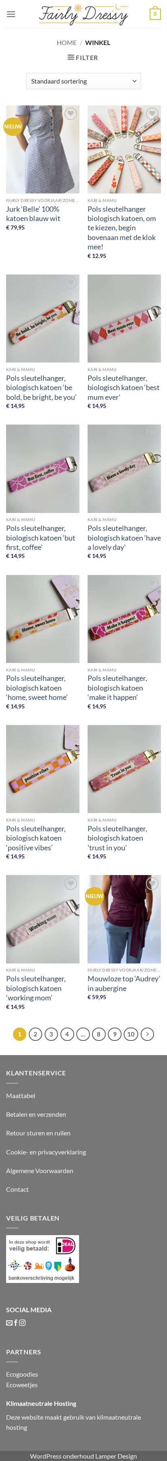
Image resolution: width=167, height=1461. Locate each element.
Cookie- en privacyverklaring (46, 1152)
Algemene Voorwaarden (39, 1170)
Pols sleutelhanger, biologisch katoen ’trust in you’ (117, 838)
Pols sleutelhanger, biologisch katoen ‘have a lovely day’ (124, 537)
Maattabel (20, 1095)
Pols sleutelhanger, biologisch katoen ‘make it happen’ (117, 688)
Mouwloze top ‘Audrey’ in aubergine (124, 983)
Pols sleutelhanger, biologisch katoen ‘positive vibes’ (36, 838)
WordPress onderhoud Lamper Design (83, 1456)
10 (131, 1034)
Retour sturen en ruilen (38, 1133)
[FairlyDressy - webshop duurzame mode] (84, 14)
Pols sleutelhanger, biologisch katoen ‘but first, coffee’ (40, 537)
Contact (17, 1189)
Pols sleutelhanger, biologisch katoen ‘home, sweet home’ (37, 688)
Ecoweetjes (22, 1384)
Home (67, 42)
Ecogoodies (22, 1374)
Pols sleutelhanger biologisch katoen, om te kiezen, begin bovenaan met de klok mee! (122, 227)
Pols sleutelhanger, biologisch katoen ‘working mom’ (36, 988)
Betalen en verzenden (36, 1114)
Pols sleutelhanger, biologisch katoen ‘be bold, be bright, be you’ (41, 387)
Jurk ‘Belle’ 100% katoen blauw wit (33, 213)
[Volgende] (147, 1034)
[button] (11, 14)
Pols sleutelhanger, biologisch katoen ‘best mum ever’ (124, 387)
